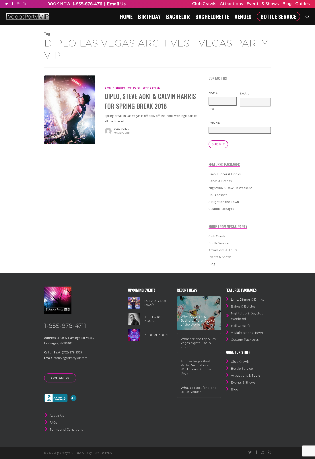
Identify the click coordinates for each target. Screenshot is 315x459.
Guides (302, 4)
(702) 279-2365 (72, 352)
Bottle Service (278, 16)
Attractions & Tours (223, 250)
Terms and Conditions (66, 429)
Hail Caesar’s (218, 195)
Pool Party (134, 87)
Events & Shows (263, 4)
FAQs (53, 422)
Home (126, 16)
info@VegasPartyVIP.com (70, 358)
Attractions (231, 4)
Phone (214, 122)
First (211, 108)
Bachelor (178, 16)
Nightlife (118, 87)
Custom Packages (221, 209)
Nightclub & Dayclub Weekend (230, 188)
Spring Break (151, 87)
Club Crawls (204, 4)
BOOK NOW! (59, 3)
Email (244, 93)
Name (213, 92)
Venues (243, 16)
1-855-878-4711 (86, 3)
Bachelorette (212, 16)
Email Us (116, 3)
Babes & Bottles (220, 181)
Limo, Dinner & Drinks (225, 174)
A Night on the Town (224, 202)
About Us (57, 415)
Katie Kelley (121, 129)
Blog (287, 4)
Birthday (149, 16)
